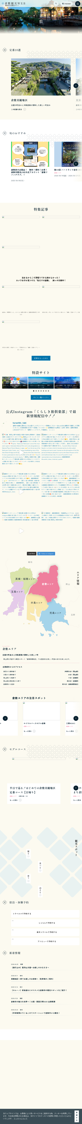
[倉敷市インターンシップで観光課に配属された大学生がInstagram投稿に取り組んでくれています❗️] (21, 492)
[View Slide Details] (15, 383)
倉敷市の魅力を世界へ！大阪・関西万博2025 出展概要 (33, 1001)
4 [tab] (41, 390)
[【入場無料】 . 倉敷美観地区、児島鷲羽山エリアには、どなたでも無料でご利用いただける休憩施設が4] (61, 531)
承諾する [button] (77, 1116)
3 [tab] (38, 390)
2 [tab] (36, 390)
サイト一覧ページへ (41, 397)
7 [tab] (48, 390)
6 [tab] (46, 390)
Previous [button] (4, 382)
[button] (5, 85)
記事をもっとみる (41, 358)
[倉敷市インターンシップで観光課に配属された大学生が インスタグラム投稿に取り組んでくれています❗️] (61, 452)
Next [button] (77, 382)
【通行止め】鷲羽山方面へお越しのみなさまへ (30, 967)
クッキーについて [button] (20, 1118)
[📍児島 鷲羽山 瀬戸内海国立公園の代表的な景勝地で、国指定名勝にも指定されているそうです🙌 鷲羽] (21, 452)
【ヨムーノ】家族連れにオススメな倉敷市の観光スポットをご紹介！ (39, 990)
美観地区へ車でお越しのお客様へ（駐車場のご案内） (33, 979)
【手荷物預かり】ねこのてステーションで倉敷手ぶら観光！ (35, 1013)
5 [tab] (43, 390)
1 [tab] (33, 390)
